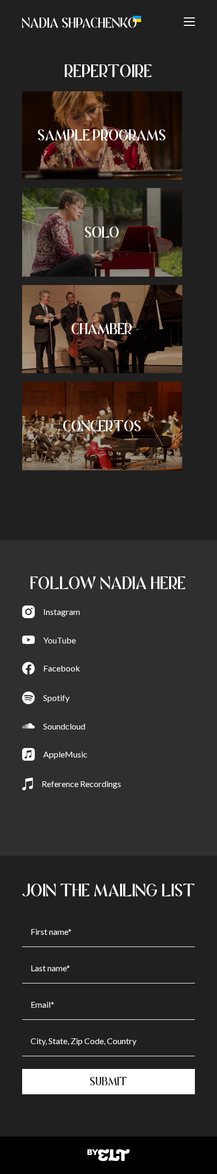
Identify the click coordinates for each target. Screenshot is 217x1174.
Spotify (56, 698)
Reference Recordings (81, 784)
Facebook (61, 668)
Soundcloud (64, 726)
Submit (108, 1081)
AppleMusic (65, 754)
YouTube (59, 640)
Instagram (61, 612)
